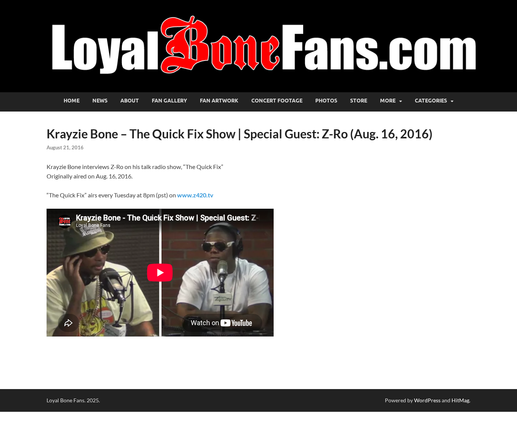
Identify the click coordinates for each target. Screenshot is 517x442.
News (99, 101)
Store (358, 101)
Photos (326, 101)
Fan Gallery (169, 101)
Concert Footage (276, 101)
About (129, 101)
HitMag (460, 400)
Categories (431, 101)
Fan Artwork (219, 101)
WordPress (427, 400)
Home (71, 101)
